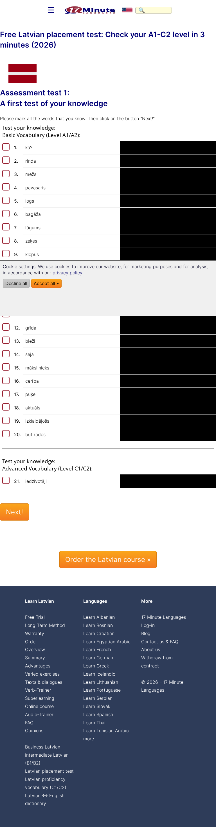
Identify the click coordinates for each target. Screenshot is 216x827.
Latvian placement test (49, 771)
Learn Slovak (96, 706)
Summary (35, 657)
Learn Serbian (97, 698)
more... (90, 738)
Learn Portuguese (102, 690)
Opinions (34, 730)
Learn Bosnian (98, 625)
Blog (145, 633)
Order (31, 641)
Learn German (98, 657)
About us (150, 649)
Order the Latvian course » (108, 559)
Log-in (148, 625)
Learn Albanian (99, 617)
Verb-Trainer (38, 690)
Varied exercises (42, 674)
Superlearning (39, 698)
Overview (35, 649)
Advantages (37, 666)
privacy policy (67, 272)
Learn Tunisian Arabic (106, 730)
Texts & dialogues (43, 682)
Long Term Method (45, 625)
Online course (39, 706)
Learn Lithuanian (100, 682)
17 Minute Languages (163, 617)
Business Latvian (42, 747)
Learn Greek (96, 666)
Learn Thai (94, 722)
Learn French (97, 649)
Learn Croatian (98, 633)
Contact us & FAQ (159, 641)
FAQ (29, 722)
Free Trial (35, 617)
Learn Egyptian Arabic (106, 641)
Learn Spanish (98, 714)
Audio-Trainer (39, 714)
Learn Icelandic (99, 674)
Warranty (34, 633)
